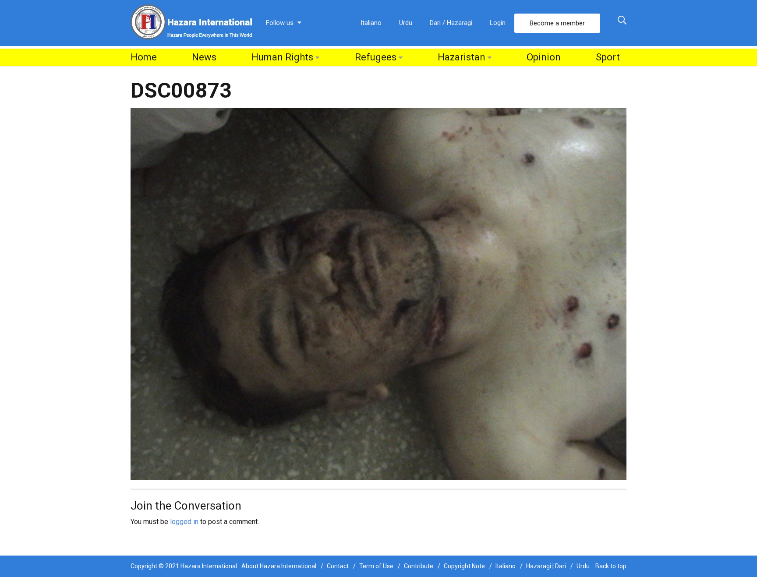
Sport (608, 57)
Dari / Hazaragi (451, 23)
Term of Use (376, 566)
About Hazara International (278, 566)
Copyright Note (464, 566)
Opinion (544, 57)
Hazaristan (461, 57)
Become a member (557, 23)
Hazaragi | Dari (546, 566)
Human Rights (282, 57)
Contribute (418, 566)
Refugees (375, 57)
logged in (184, 521)
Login (498, 23)
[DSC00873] (378, 293)
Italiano (371, 23)
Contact (338, 566)
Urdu (405, 23)
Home (144, 57)
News (204, 57)
